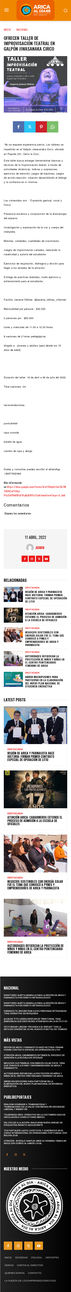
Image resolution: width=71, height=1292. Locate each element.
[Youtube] (46, 559)
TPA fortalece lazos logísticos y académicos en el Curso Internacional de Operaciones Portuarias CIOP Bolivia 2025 (35, 1133)
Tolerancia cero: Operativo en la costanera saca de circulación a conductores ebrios (34, 1116)
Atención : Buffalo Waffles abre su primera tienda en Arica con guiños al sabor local (35, 1142)
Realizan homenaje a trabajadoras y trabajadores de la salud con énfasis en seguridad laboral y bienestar (34, 1107)
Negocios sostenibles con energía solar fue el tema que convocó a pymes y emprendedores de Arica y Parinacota (44, 638)
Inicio (7, 29)
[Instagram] (32, 559)
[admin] (31, 547)
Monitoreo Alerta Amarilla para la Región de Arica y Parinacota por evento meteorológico (35, 996)
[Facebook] (18, 127)
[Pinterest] (41, 127)
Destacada (32, 588)
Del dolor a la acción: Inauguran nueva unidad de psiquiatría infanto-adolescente (33, 1123)
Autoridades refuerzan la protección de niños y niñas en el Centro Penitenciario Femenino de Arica (44, 660)
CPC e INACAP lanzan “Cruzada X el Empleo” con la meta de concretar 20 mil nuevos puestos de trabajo (35, 1028)
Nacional (22, 29)
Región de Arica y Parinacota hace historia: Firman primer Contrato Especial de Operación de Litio (46, 596)
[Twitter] (30, 127)
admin (40, 547)
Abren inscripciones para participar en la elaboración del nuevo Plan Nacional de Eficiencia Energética (44, 681)
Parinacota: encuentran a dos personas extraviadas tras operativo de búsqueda (35, 1012)
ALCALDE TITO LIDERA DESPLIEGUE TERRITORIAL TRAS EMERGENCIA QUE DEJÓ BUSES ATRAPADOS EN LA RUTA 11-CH (35, 1020)
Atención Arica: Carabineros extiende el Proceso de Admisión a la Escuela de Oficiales (45, 617)
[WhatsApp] (52, 127)
